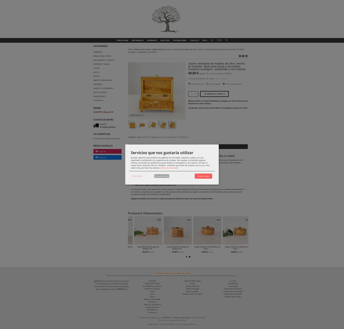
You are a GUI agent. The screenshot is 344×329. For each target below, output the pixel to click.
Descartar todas (162, 176)
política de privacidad (169, 168)
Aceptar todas (203, 176)
